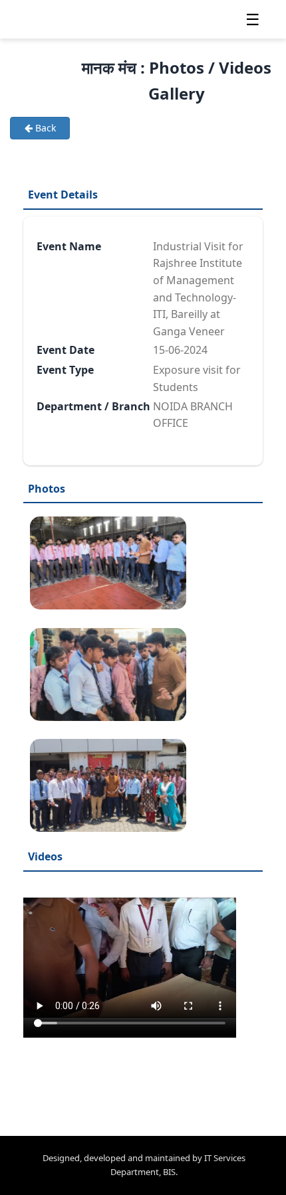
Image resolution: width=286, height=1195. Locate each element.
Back (44, 127)
